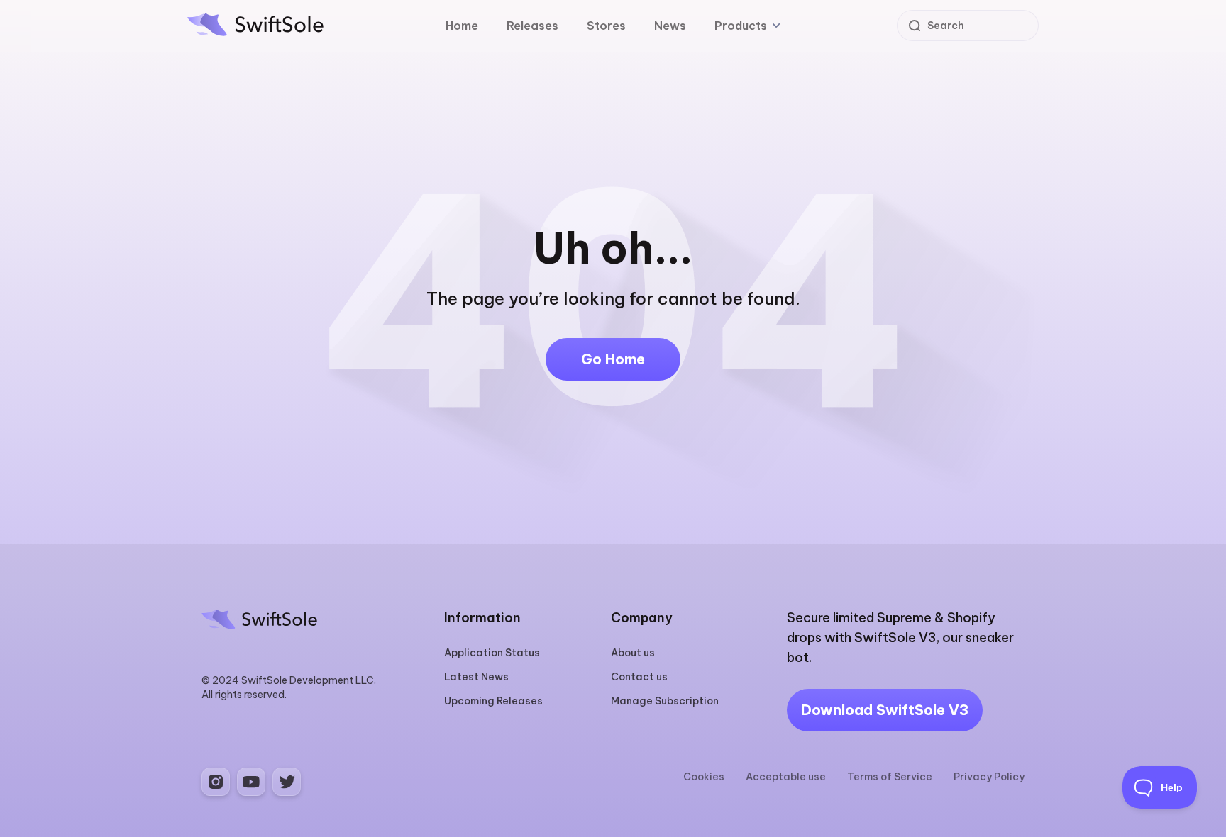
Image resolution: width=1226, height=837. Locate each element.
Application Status (492, 652)
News (670, 25)
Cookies (703, 776)
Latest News (476, 676)
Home (462, 25)
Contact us (639, 676)
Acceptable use (786, 776)
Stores (606, 25)
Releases (532, 25)
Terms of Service (889, 776)
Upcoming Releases (493, 701)
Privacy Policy (989, 776)
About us (633, 652)
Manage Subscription (665, 701)
